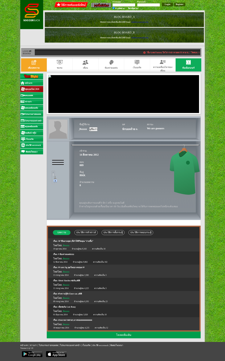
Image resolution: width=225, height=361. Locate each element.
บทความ (61, 232)
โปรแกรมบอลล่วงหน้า (70, 345)
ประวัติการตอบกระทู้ (140, 232)
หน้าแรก (24, 345)
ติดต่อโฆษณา (116, 345)
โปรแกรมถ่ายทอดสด (48, 345)
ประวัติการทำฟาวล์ (86, 232)
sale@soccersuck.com (139, 22)
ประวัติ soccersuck (100, 345)
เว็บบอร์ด (86, 345)
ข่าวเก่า (33, 345)
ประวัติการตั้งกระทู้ (113, 232)
